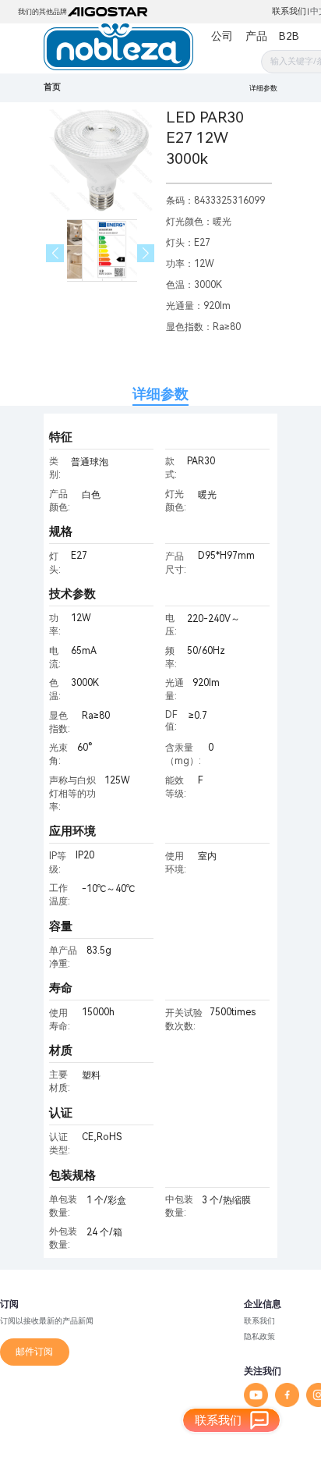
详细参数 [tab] (160, 394)
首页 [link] (52, 87)
